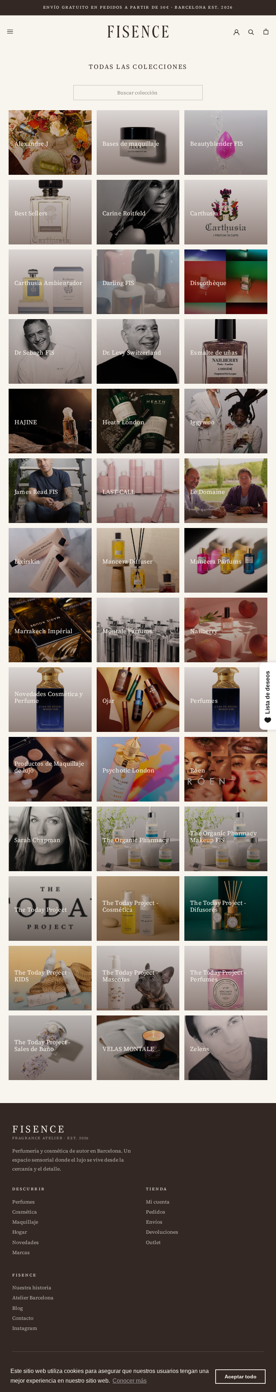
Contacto (22, 1318)
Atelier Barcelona (33, 1297)
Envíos (154, 1221)
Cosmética (24, 1211)
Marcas (21, 1252)
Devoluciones (162, 1231)
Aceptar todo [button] (241, 1376)
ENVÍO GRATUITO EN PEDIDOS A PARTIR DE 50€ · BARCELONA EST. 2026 (138, 7)
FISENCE (39, 1129)
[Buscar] (251, 32)
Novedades (25, 1242)
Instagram (24, 1328)
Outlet (153, 1242)
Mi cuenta (158, 1201)
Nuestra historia (31, 1287)
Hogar (19, 1231)
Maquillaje (25, 1221)
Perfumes (23, 1201)
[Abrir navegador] (10, 32)
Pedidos (155, 1211)
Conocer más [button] (129, 1381)
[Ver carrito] (266, 32)
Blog (17, 1308)
